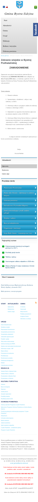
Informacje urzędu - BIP (7, 348)
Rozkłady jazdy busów (12, 252)
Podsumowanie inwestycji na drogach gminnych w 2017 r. (17, 247)
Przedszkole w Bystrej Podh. (8, 376)
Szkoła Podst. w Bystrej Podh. (9, 371)
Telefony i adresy (10, 218)
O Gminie (22, 307)
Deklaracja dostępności (7, 360)
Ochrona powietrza (9, 51)
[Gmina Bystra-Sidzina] (19, 7)
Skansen (3, 389)
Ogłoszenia (5, 166)
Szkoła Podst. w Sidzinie (7, 373)
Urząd (5, 36)
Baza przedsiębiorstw (11, 223)
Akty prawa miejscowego (7, 341)
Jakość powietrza (5, 423)
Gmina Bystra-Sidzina (19, 13)
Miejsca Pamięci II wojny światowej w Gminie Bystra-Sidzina (19, 266)
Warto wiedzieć (5, 420)
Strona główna (5, 55)
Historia (3, 384)
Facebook (4, 7)
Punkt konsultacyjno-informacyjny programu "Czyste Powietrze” (14, 412)
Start (5, 20)
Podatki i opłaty (5, 339)
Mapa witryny (4, 351)
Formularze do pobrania (7, 353)
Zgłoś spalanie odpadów (7, 425)
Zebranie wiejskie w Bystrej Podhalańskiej (21, 55)
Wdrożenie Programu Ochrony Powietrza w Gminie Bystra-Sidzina (16, 408)
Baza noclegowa (5, 387)
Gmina (5, 30)
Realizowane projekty (6, 358)
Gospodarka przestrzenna (8, 332)
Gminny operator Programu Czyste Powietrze (13, 404)
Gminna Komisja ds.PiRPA (8, 343)
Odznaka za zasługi (25, 318)
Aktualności (7, 25)
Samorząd (23, 309)
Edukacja (6, 41)
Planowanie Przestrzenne (13, 187)
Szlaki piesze (4, 391)
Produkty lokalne (5, 396)
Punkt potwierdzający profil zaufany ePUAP (16, 211)
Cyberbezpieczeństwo (7, 365)
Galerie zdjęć (5, 174)
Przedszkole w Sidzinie (7, 378)
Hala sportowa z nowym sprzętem (11, 291)
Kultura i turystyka (9, 46)
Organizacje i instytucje (12, 228)
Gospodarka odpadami (7, 334)
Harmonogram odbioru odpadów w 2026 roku (19, 261)
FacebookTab (35, 29)
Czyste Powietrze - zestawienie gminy (11, 427)
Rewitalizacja (4, 355)
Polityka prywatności (25, 314)
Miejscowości (23, 311)
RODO (2, 363)
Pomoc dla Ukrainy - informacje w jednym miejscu (19, 194)
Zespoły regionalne (6, 394)
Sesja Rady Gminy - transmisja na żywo (18, 233)
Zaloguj (35, 7)
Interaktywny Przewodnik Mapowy (16, 205)
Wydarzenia (5, 170)
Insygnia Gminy (24, 316)
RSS (36, 303)
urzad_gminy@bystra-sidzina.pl (19, 463)
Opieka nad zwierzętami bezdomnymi (11, 346)
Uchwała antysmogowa (7, 418)
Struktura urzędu (5, 327)
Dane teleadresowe (6, 324)
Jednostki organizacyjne (7, 336)
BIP (7, 7)
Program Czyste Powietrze (8, 430)
